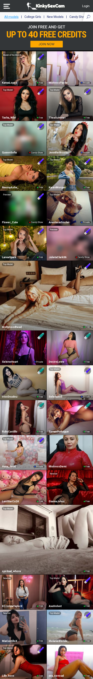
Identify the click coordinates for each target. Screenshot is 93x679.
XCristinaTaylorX (12, 606)
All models (11, 17)
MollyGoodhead (12, 327)
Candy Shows (78, 17)
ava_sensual (56, 675)
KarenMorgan (57, 187)
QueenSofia (9, 152)
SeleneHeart (10, 361)
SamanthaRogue (59, 431)
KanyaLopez (9, 82)
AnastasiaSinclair (59, 222)
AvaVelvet (55, 606)
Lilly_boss (8, 675)
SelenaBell (55, 396)
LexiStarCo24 (10, 501)
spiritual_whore (11, 571)
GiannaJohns (57, 501)
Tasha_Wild (9, 117)
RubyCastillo (9, 431)
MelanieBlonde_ (59, 641)
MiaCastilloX (9, 641)
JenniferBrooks (59, 152)
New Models (55, 17)
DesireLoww (56, 361)
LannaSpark (9, 257)
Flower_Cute (10, 222)
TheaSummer (57, 117)
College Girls (32, 17)
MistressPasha (58, 82)
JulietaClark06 (57, 257)
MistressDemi (57, 466)
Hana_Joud (9, 466)
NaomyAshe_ (10, 187)
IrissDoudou (9, 396)
